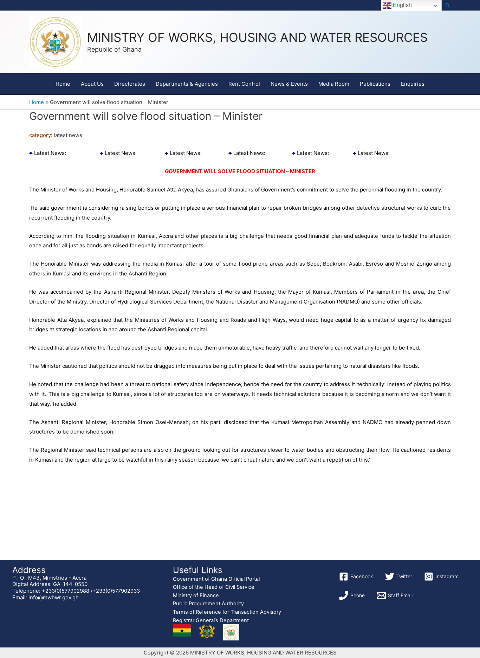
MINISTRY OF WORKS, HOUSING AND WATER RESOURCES (257, 37)
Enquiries (412, 83)
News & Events (289, 83)
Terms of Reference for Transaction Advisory (227, 612)
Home (63, 83)
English (401, 5)
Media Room (333, 83)
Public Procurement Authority (208, 603)
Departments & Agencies (187, 83)
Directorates (129, 83)
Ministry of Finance (196, 595)
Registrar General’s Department (211, 620)
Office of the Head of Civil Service (213, 587)
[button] (448, 5)
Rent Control (244, 83)
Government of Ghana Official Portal (216, 579)
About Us (92, 83)
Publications (375, 83)
